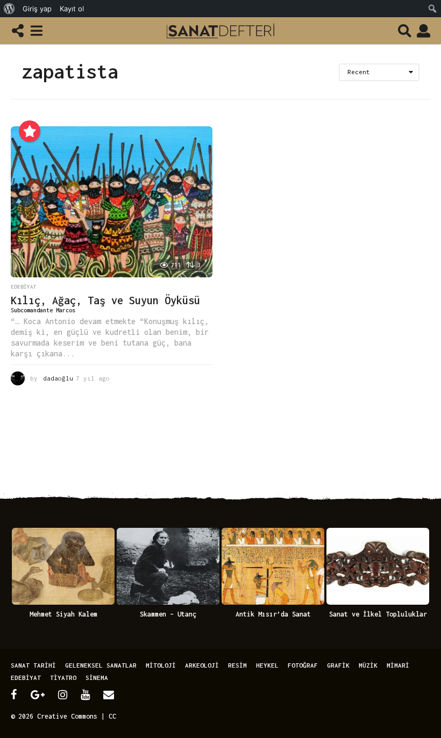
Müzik (368, 665)
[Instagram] (62, 694)
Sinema (97, 677)
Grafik (338, 665)
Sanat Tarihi (33, 665)
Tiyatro (63, 677)
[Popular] (29, 131)
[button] (17, 30)
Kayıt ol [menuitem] (72, 8)
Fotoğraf (303, 665)
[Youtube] (85, 694)
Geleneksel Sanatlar (101, 665)
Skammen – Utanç (168, 614)
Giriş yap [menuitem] (37, 8)
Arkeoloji (202, 665)
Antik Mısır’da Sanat (273, 614)
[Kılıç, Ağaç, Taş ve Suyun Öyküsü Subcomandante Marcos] (111, 201)
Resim (237, 665)
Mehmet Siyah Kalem (63, 614)
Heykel (267, 665)
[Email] (108, 694)
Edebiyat (24, 287)
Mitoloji (161, 665)
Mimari (398, 665)
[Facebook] (14, 694)
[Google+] (38, 694)
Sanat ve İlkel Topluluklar (378, 614)
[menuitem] (9, 8)
